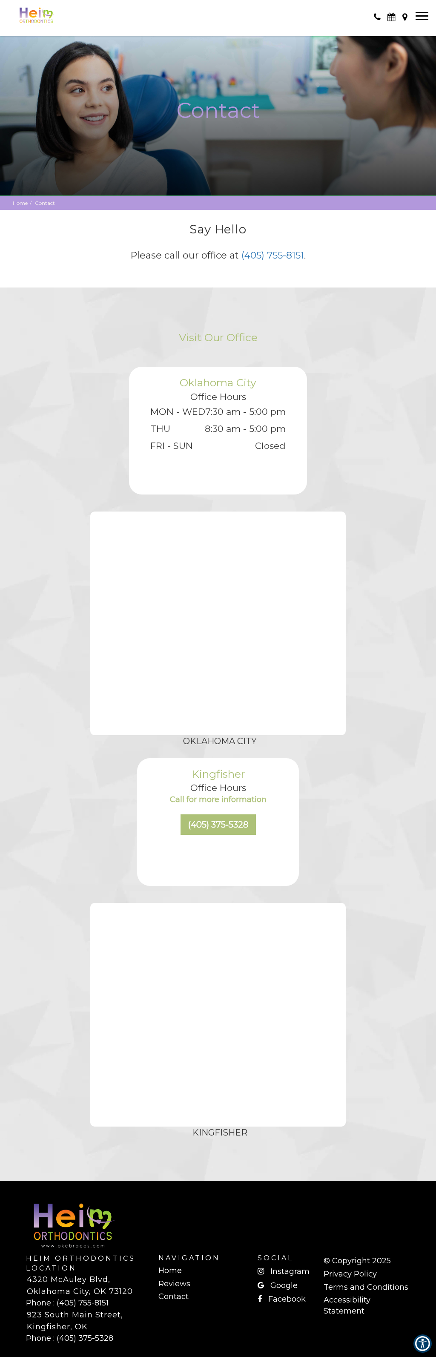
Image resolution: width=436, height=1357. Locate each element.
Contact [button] (173, 1296)
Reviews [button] (174, 1283)
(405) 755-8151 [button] (272, 255)
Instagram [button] (290, 1271)
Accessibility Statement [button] (347, 1305)
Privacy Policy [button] (350, 1274)
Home (20, 203)
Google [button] (284, 1285)
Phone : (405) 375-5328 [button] (69, 1338)
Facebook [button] (287, 1299)
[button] (36, 13)
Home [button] (170, 1270)
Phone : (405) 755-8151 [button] (67, 1303)
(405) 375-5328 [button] (218, 824)
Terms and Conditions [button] (366, 1287)
